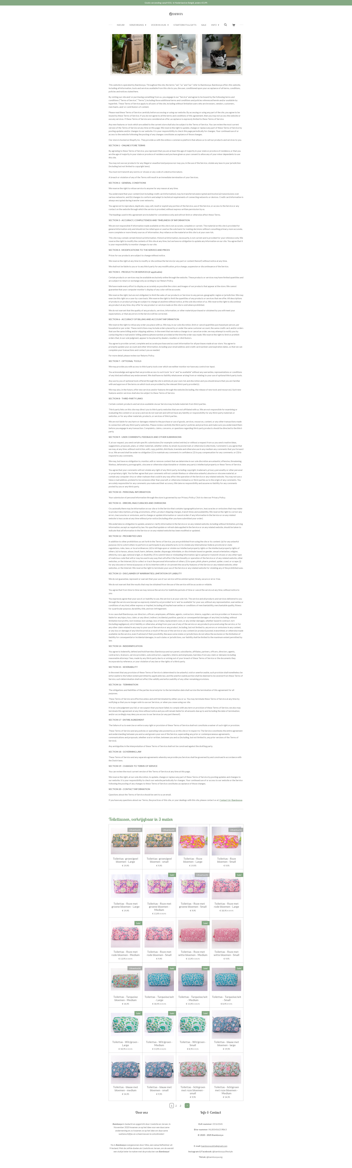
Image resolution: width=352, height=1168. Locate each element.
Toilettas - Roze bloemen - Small (226, 860)
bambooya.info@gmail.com (214, 1146)
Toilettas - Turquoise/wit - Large (159, 998)
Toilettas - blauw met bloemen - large (226, 1043)
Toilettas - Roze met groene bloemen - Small (193, 905)
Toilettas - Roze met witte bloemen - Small (226, 953)
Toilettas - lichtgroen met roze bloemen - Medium (226, 1090)
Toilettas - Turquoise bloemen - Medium (125, 998)
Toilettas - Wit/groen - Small (193, 1043)
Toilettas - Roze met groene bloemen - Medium (159, 906)
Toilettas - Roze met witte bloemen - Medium (192, 953)
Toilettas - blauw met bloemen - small (159, 1089)
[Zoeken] (225, 25)
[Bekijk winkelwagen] (233, 25)
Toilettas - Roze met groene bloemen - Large (126, 905)
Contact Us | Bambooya (231, 800)
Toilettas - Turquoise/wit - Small (226, 998)
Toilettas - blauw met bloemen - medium (125, 1089)
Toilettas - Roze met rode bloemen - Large (226, 905)
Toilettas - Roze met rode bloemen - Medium (126, 953)
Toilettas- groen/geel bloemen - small (159, 860)
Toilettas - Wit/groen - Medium (159, 1043)
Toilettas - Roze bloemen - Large (192, 860)
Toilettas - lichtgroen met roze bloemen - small (192, 1090)
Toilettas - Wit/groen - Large (125, 1043)
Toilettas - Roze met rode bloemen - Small (159, 953)
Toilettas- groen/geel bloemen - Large (125, 860)
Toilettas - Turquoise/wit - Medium (192, 998)
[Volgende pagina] (187, 1105)
